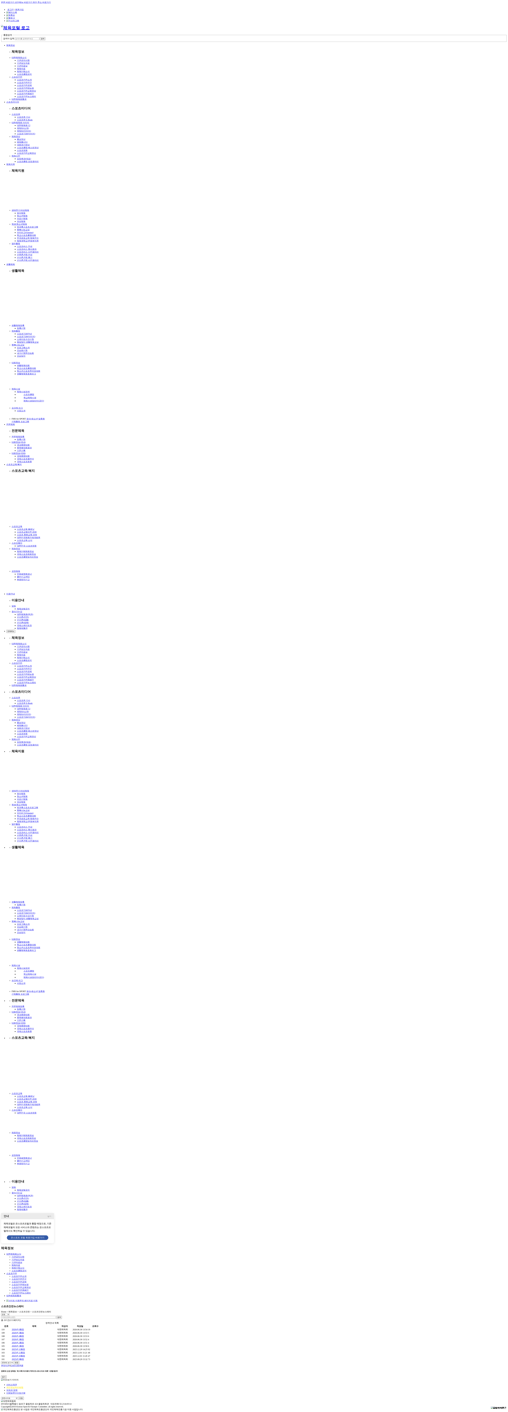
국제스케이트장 (24, 625)
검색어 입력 (8, 38)
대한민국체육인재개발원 (28, 537)
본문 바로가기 (8, 2)
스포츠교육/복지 (14, 464)
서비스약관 (11, 1385)
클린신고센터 (23, 577)
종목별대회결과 (24, 448)
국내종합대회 (23, 445)
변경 (16, 1363)
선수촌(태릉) (23, 620)
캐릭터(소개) (23, 128)
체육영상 (16, 136)
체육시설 (16, 389)
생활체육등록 (18, 325)
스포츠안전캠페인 (25, 94)
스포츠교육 (17, 526)
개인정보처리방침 (14, 1387)
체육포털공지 (23, 609)
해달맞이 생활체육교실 (28, 342)
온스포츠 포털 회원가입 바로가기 (27, 1237)
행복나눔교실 (23, 230)
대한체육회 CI (23, 125)
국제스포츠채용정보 (26, 554)
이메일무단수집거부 (15, 1393)
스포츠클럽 (29, 394)
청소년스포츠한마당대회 (28, 371)
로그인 (10, 9)
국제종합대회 (23, 456)
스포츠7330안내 (24, 334)
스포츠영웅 (22, 150)
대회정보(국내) (19, 442)
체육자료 (21, 69)
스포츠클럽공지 (24, 74)
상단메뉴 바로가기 (24, 2)
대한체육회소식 (19, 57)
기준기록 (21, 450)
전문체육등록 (18, 437)
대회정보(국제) (19, 453)
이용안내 (10, 594)
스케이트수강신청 (25, 339)
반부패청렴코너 (24, 574)
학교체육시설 (30, 398)
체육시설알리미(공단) (34, 401)
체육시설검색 (23, 392)
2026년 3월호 (18, 1339)
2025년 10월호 (18, 1356)
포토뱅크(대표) (24, 159)
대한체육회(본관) (25, 614)
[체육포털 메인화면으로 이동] (15, 27)
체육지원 (10, 164)
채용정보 (16, 549)
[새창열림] (11, 12)
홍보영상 (21, 139)
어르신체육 (22, 219)
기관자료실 (22, 66)
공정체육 (16, 571)
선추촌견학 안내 (24, 255)
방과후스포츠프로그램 (27, 227)
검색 (42, 39)
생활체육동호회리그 (26, 374)
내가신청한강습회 (25, 353)
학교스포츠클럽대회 (26, 235)
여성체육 (21, 221)
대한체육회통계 (19, 99)
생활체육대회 (23, 365)
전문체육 (10, 424)
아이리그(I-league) (25, 232)
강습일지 (21, 356)
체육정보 (10, 45)
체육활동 (16, 331)
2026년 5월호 (18, 1333)
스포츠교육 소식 (24, 540)
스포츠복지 (17, 543)
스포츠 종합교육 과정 (27, 535)
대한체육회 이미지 (20, 123)
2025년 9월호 (18, 1359)
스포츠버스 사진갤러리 (28, 252)
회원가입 (19, 9)
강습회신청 (22, 350)
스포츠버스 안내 (24, 246)
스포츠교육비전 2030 (27, 532)
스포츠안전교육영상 (26, 91)
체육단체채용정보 (25, 551)
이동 (21, 1398)
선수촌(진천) (23, 617)
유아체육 (21, 213)
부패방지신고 (23, 579)
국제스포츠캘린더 (25, 459)
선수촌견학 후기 (24, 257)
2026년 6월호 (18, 1329)
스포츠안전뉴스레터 (26, 96)
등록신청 (21, 328)
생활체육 (10, 264)
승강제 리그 (17, 408)
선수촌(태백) (23, 623)
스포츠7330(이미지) (26, 134)
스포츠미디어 (12, 102)
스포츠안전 (17, 77)
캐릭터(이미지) (24, 131)
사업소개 (21, 411)
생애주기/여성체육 (20, 210)
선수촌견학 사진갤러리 (28, 260)
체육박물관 (22, 628)
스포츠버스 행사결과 (27, 249)
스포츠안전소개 (24, 80)
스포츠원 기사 (23, 117)
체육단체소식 (23, 71)
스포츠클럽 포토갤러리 (28, 161)
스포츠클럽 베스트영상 (28, 148)
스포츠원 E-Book (25, 120)
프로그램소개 (23, 348)
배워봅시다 (22, 142)
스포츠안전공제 (24, 85)
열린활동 (16, 243)
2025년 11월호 (18, 1352)
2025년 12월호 (18, 1349)
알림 (14, 606)
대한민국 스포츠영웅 (27, 546)
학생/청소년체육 (19, 224)
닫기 (49, 1216)
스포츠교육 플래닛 (25, 529)
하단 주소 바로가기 (42, 2)
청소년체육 (22, 216)
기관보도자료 (23, 63)
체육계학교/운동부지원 (28, 241)
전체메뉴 (10, 631)
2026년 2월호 (18, 1343)
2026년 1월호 (18, 1346)
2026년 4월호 (18, 1336)
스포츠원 (16, 114)
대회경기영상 (23, 145)
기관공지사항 (23, 60)
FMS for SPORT (19, 419)
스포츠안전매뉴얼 (25, 88)
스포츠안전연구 (24, 82)
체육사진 (16, 156)
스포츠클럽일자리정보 (27, 557)
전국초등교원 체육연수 (28, 238)
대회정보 (16, 363)
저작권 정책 (11, 1390)
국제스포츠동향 (24, 462)
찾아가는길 (17, 611)
